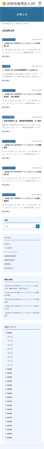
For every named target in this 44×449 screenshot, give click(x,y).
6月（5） (10, 345)
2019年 (9, 393)
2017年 (9, 401)
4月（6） (10, 353)
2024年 (9, 373)
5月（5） (10, 349)
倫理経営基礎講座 (8, 117)
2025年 (9, 369)
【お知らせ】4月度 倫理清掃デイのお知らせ (21, 70)
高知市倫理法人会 (7, 23)
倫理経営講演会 (9, 260)
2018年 (9, 397)
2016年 (9, 405)
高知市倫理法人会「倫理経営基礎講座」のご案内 (22, 121)
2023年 (9, 377)
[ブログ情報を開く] (34, 3)
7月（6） (10, 341)
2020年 (9, 389)
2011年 (9, 425)
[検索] (38, 226)
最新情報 (18, 23)
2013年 (9, 417)
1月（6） (10, 365)
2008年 (9, 438)
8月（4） (10, 337)
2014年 (9, 413)
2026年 (9, 333)
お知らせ (7, 244)
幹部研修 (7, 264)
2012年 (9, 421)
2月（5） (10, 361)
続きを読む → (7, 56)
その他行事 (6, 66)
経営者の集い (8, 268)
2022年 (9, 381)
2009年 (9, 434)
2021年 (9, 385)
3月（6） (10, 357)
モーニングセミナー (9, 39)
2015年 (9, 409)
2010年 (9, 429)
